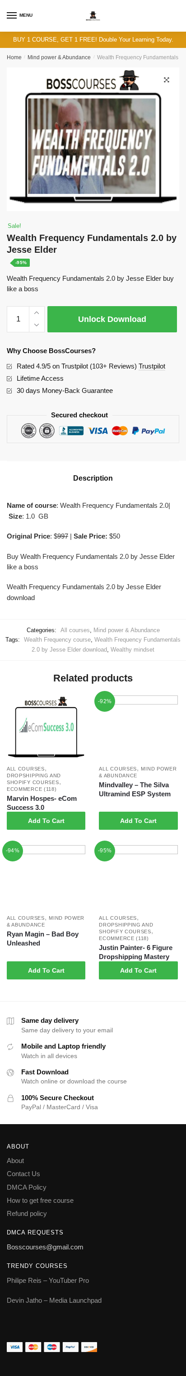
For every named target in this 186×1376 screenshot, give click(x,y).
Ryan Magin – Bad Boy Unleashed (43, 938)
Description (93, 478)
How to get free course (40, 1200)
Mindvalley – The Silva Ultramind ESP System (135, 789)
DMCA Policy (26, 1187)
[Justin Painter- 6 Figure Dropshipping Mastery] (138, 878)
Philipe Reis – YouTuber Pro (48, 1280)
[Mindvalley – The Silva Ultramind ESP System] (138, 728)
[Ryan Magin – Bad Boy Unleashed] (46, 878)
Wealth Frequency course (57, 639)
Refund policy (27, 1213)
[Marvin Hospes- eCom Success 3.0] (46, 728)
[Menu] (12, 15)
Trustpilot (152, 366)
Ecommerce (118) (32, 789)
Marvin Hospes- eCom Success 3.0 (42, 802)
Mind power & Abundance (59, 57)
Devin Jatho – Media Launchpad (54, 1300)
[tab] (93, 478)
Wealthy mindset (132, 649)
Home (14, 57)
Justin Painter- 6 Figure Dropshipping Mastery (135, 952)
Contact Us (23, 1173)
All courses (75, 630)
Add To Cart (46, 820)
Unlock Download (112, 319)
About (15, 1160)
